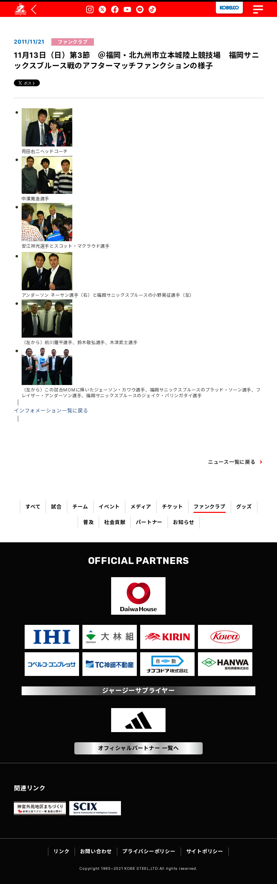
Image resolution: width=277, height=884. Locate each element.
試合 (56, 506)
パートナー (149, 522)
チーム (80, 506)
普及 (88, 522)
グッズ (244, 506)
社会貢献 (114, 522)
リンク (61, 851)
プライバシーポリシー (149, 851)
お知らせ (183, 522)
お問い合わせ (96, 851)
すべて (33, 506)
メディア (140, 506)
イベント (109, 506)
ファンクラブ (210, 506)
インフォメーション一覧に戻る (51, 410)
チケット (172, 506)
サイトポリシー (204, 851)
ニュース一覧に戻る (232, 462)
